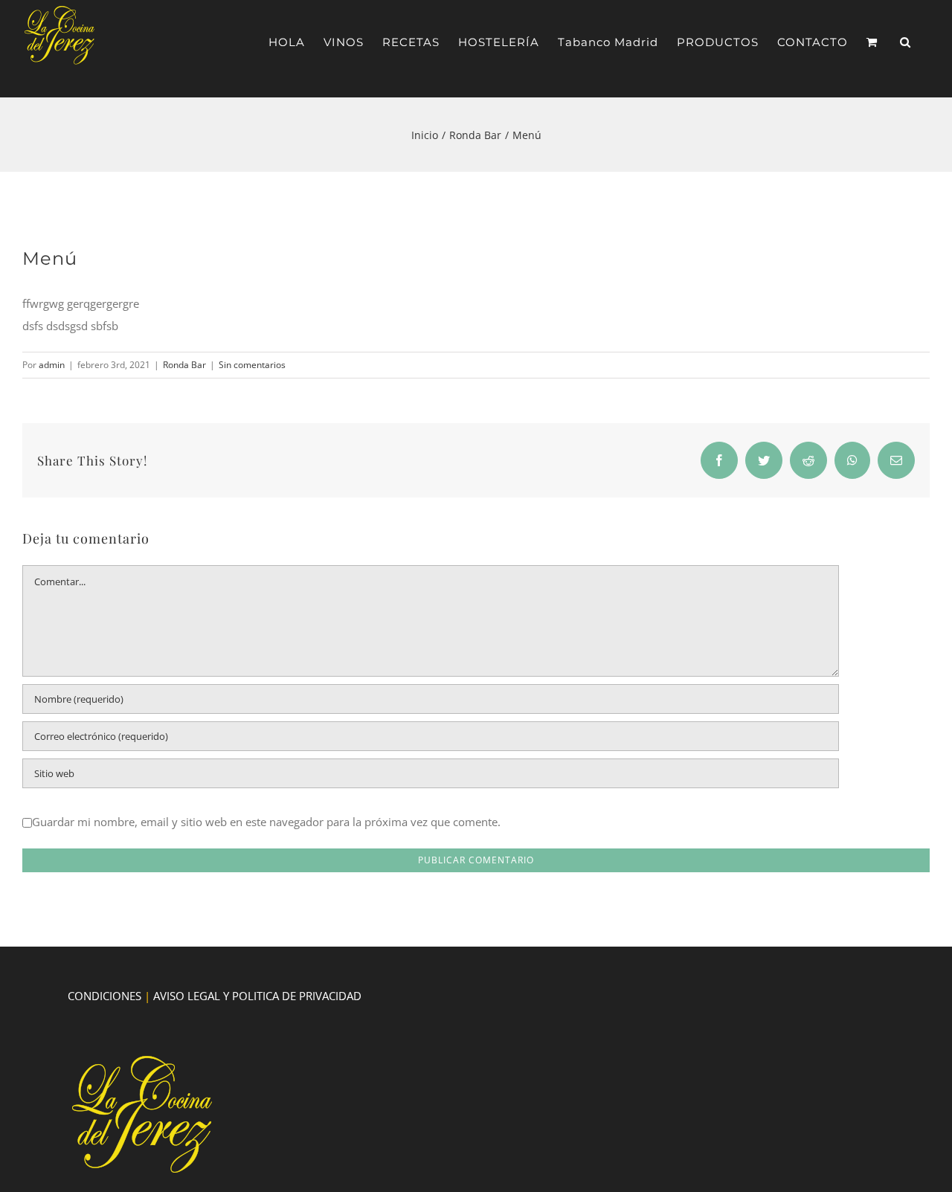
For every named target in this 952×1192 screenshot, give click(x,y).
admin (52, 364)
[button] (905, 42)
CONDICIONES (104, 995)
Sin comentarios (252, 364)
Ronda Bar (184, 364)
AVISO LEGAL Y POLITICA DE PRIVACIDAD (257, 995)
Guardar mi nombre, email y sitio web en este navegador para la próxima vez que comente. (266, 821)
